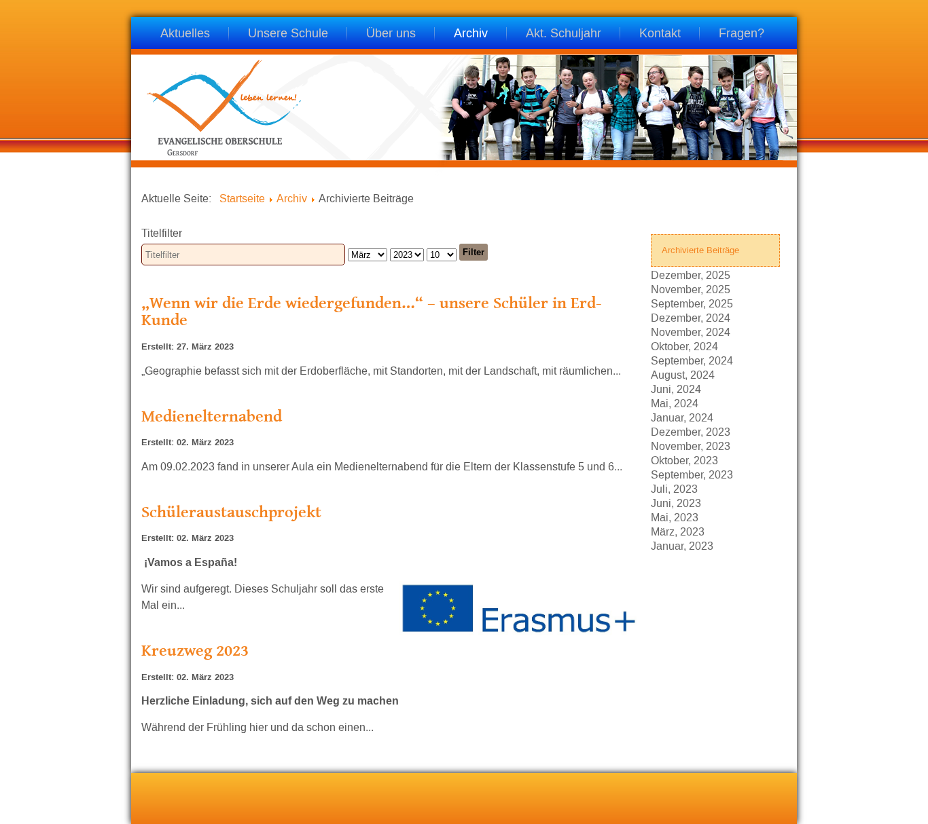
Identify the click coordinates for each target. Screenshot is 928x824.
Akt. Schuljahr (563, 34)
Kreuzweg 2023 (195, 650)
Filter (473, 252)
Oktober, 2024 (684, 345)
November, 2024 (690, 331)
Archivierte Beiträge (700, 250)
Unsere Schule (288, 34)
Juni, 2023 (676, 502)
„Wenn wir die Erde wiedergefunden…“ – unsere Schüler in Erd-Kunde (371, 311)
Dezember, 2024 (690, 317)
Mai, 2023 (674, 516)
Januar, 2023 (682, 545)
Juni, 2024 (676, 388)
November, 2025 (690, 288)
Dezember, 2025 (690, 274)
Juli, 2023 (674, 488)
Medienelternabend (211, 416)
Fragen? (741, 34)
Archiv (471, 34)
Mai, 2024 (674, 402)
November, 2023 (690, 445)
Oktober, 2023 (684, 459)
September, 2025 (692, 303)
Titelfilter (163, 233)
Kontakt (660, 34)
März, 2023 (677, 531)
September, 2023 (692, 474)
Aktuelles (185, 34)
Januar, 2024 (682, 417)
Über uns (391, 34)
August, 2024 (683, 374)
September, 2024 (692, 360)
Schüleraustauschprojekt (231, 511)
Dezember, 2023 (690, 431)
